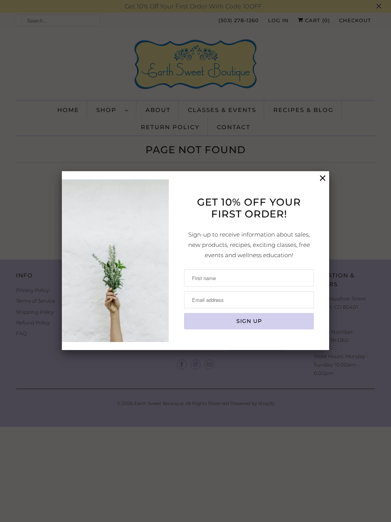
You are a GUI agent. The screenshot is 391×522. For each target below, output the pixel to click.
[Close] (322, 178)
